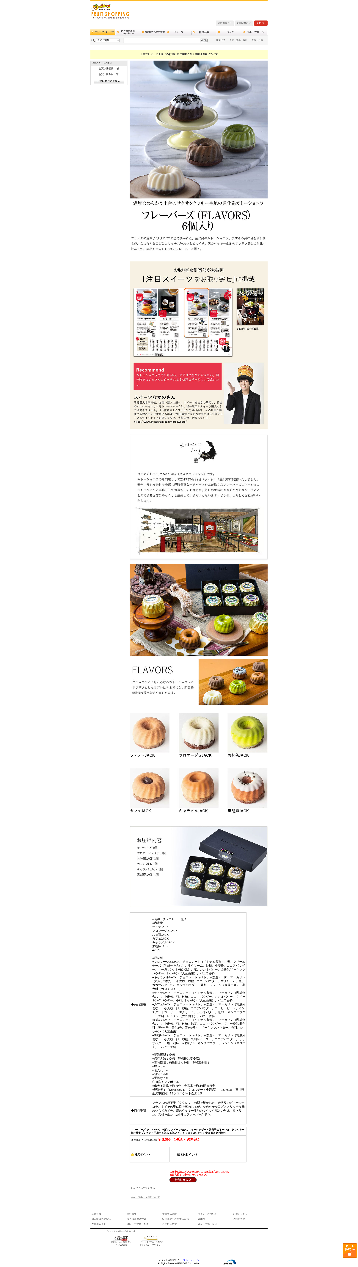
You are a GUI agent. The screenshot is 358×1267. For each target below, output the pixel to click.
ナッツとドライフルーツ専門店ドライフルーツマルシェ (150, 1243)
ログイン (260, 23)
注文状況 (220, 40)
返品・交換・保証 (238, 40)
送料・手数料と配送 (138, 1224)
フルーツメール (191, 1260)
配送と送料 (257, 40)
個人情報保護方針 (136, 1219)
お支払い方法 (169, 1224)
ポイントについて (207, 1214)
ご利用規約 (239, 1219)
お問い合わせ (244, 23)
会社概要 (131, 1214)
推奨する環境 (169, 1214)
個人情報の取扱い (101, 1219)
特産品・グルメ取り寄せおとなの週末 (121, 1243)
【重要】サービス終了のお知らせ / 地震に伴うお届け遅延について (179, 54)
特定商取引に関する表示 (175, 1219)
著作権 (201, 1219)
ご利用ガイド (224, 23)
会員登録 (96, 1214)
